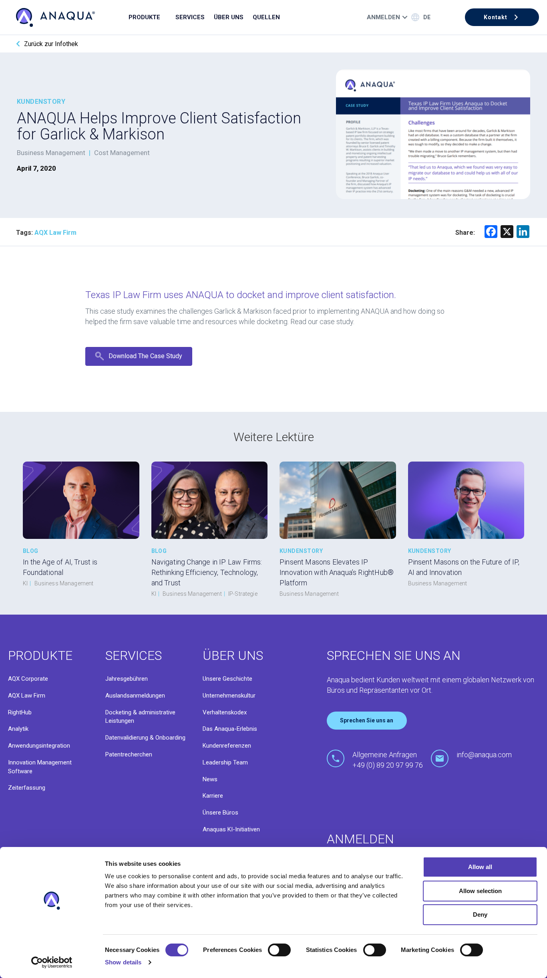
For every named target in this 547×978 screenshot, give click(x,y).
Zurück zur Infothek (51, 44)
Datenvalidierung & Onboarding (145, 737)
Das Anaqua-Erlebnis (230, 728)
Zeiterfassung (26, 787)
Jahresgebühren (126, 678)
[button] (502, 17)
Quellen (266, 17)
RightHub (20, 712)
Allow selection (480, 890)
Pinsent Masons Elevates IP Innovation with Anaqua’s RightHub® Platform (337, 572)
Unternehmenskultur (229, 695)
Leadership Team (225, 762)
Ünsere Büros (220, 812)
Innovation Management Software (40, 767)
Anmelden (383, 17)
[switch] (279, 950)
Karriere (213, 795)
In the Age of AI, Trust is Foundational (60, 567)
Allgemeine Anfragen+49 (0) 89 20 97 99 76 (387, 759)
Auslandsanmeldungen (135, 695)
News (210, 779)
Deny (480, 914)
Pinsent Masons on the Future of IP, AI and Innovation (463, 567)
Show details (123, 962)
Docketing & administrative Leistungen (140, 717)
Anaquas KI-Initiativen (231, 829)
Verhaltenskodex (225, 712)
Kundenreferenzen (227, 745)
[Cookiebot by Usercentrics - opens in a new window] (52, 962)
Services (190, 17)
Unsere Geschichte (227, 678)
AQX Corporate (28, 678)
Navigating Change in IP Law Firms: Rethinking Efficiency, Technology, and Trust (206, 572)
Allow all (480, 866)
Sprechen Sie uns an (366, 720)
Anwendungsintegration (39, 745)
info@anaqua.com (484, 754)
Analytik (18, 728)
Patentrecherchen (128, 754)
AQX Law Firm (26, 695)
